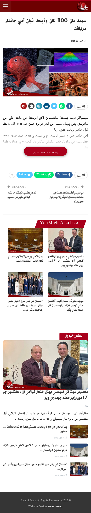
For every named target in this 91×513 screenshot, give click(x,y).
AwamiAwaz (55, 506)
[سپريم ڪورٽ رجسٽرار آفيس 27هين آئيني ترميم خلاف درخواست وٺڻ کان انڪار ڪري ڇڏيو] (65, 284)
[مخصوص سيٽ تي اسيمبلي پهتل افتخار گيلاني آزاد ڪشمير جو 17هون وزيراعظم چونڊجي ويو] (65, 240)
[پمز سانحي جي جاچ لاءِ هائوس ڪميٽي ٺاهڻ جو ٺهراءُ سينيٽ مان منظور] (25, 240)
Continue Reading (45, 151)
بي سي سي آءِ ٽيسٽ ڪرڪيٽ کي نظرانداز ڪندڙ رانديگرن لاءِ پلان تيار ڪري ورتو (67, 198)
